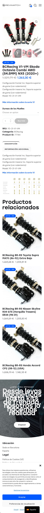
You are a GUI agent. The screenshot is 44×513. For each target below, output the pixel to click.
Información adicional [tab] (17, 149)
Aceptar (22, 497)
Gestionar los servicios (21, 490)
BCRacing (18, 131)
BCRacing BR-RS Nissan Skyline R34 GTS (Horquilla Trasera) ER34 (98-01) (21, 311)
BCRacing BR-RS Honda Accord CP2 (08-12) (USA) (21, 367)
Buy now (21, 121)
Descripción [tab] (11, 144)
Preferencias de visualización (22, 504)
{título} (16, 510)
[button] (40, 465)
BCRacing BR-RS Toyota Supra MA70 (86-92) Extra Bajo (20, 257)
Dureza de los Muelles (13, 109)
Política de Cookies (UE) (13, 459)
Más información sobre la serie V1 (18, 102)
